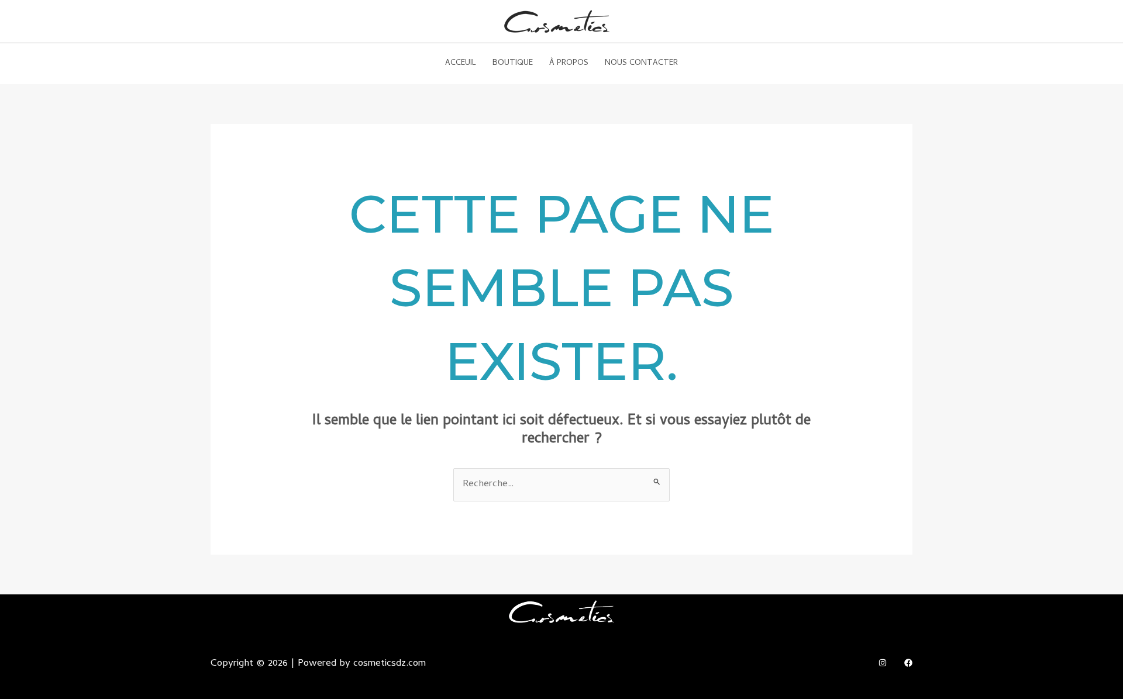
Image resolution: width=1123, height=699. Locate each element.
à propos (568, 63)
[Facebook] (908, 663)
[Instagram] (883, 663)
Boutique (512, 63)
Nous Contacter (641, 63)
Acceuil (460, 63)
